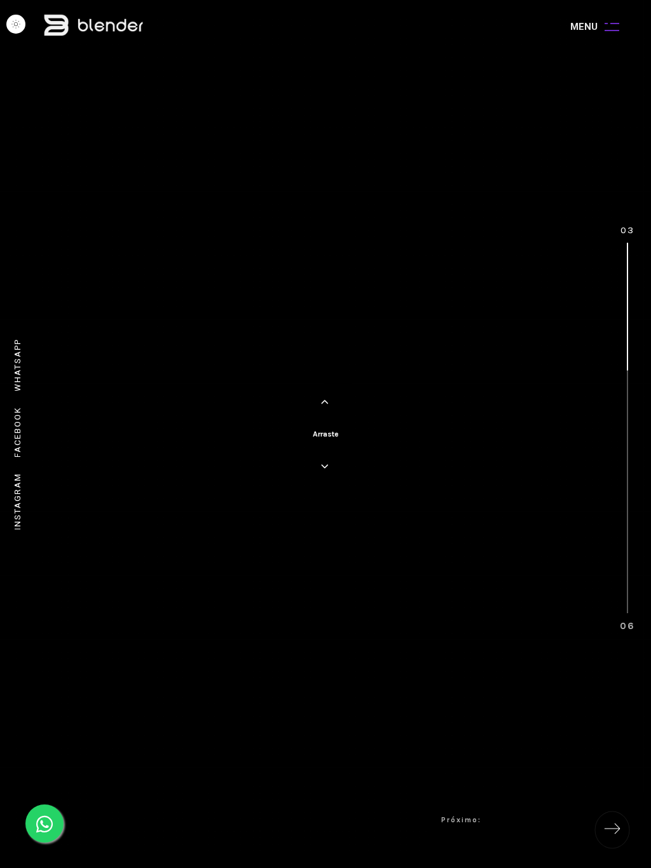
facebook (17, 432)
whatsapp (17, 365)
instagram (17, 501)
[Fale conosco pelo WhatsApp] (44, 823)
